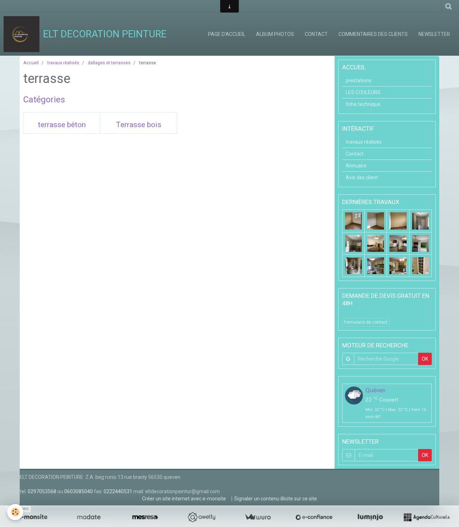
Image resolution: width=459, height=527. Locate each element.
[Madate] (88, 517)
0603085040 (78, 491)
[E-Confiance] (314, 517)
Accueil (31, 62)
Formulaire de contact (366, 322)
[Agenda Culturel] (426, 517)
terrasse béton (62, 125)
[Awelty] (201, 517)
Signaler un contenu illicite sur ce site (275, 498)
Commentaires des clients (373, 34)
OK (425, 359)
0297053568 (42, 491)
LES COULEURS (363, 92)
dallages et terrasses (109, 62)
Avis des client (362, 177)
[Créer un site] (32, 517)
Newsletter (434, 34)
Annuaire (356, 165)
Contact (316, 34)
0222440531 (118, 491)
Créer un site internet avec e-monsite (184, 498)
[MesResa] (145, 517)
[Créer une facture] (257, 517)
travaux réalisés (63, 62)
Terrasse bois (138, 125)
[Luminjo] (370, 517)
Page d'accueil (226, 34)
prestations (359, 80)
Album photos (275, 34)
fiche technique (363, 104)
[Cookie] (15, 512)
